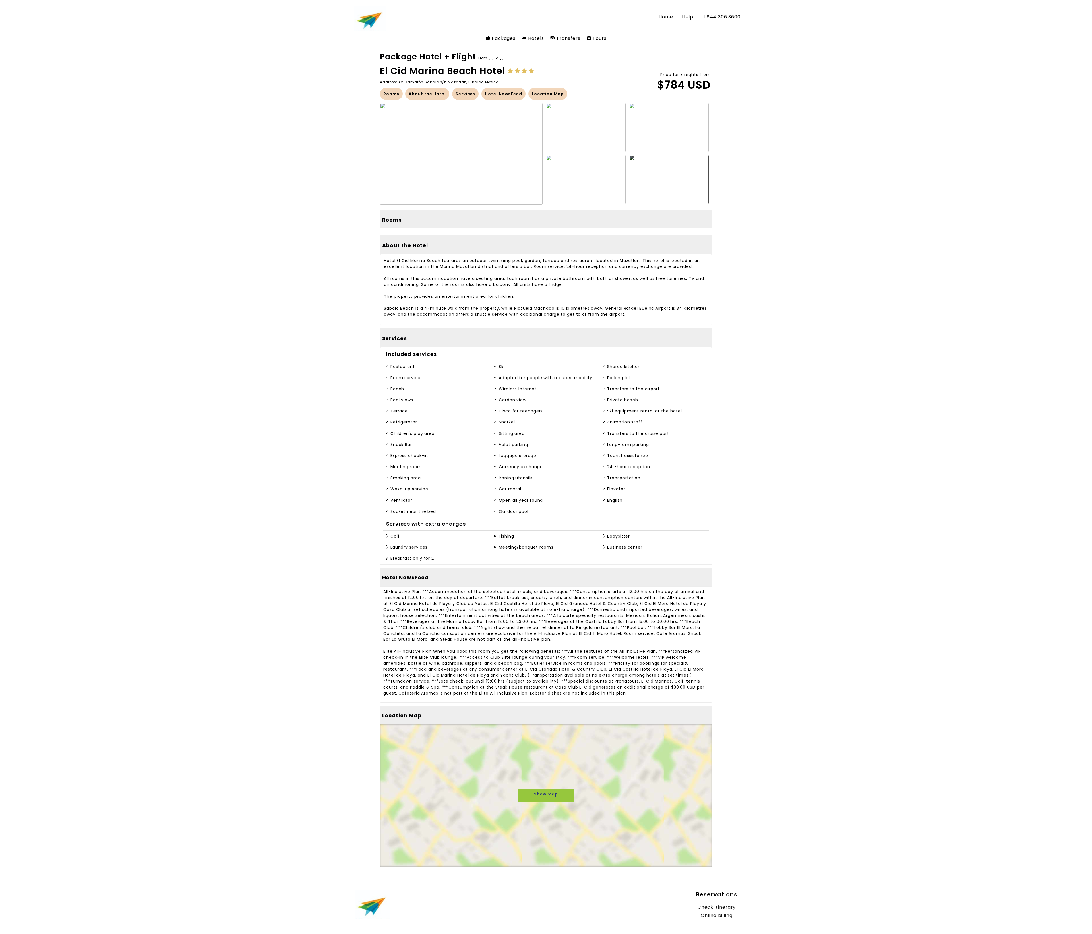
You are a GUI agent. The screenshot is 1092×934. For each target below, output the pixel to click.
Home (666, 17)
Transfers (567, 38)
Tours (598, 38)
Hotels (535, 38)
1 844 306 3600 (722, 17)
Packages (503, 38)
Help (688, 17)
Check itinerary (717, 907)
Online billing (717, 915)
